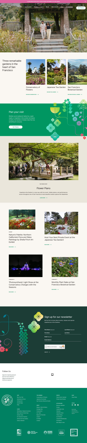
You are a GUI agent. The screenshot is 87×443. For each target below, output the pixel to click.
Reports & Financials (41, 414)
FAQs (18, 404)
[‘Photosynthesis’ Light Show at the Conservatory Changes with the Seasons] (25, 266)
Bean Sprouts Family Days (22, 412)
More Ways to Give (60, 422)
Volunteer (58, 411)
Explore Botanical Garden (74, 94)
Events (36, 7)
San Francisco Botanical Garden (43, 401)
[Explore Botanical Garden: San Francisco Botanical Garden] (77, 72)
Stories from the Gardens (22, 418)
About (47, 7)
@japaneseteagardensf (8, 378)
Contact (38, 420)
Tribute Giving (59, 414)
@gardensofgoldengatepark (9, 375)
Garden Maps (20, 402)
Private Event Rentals (61, 399)
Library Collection (20, 420)
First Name (49, 329)
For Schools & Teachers (22, 416)
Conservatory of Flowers (42, 397)
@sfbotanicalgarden (7, 380)
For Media (39, 418)
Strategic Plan (40, 409)
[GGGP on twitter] (78, 405)
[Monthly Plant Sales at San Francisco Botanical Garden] (65, 267)
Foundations (59, 420)
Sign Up (46, 352)
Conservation (39, 411)
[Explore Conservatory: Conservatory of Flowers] (35, 72)
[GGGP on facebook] (75, 405)
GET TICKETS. (57, 1)
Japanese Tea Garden (41, 399)
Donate (79, 5)
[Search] (66, 7)
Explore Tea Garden (51, 92)
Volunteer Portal (59, 412)
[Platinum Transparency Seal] (74, 432)
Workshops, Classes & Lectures (24, 411)
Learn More (42, 197)
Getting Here (20, 401)
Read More (11, 246)
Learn (41, 7)
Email (48, 336)
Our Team (39, 412)
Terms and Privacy (74, 410)
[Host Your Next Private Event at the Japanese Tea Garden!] (61, 223)
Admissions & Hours (21, 399)
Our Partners (59, 416)
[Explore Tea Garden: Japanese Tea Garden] (56, 72)
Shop (62, 7)
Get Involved (55, 7)
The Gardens (28, 7)
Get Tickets (81, 8)
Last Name (69, 329)
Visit (21, 7)
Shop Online (74, 397)
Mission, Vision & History (42, 407)
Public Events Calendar (61, 397)
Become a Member (60, 405)
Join (83, 5)
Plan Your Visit (20, 397)
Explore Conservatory (31, 94)
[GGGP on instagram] (72, 405)
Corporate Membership (61, 418)
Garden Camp (20, 414)
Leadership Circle (60, 409)
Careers (38, 416)
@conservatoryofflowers (8, 376)
